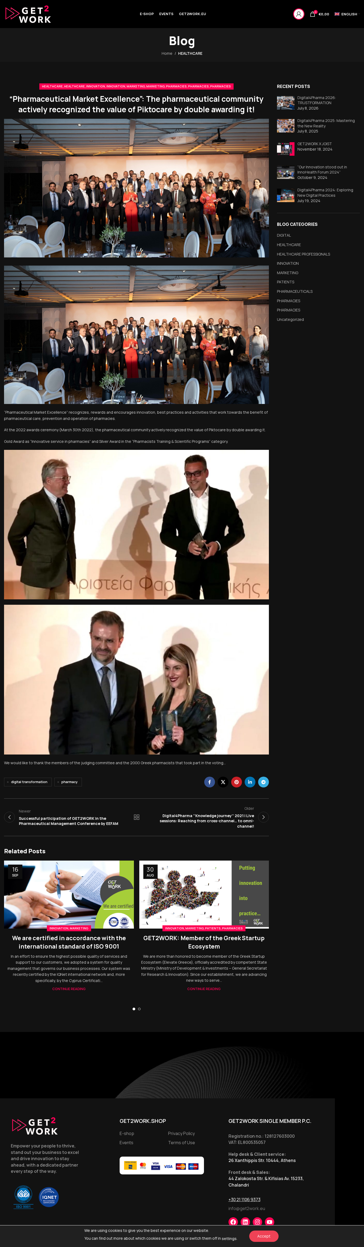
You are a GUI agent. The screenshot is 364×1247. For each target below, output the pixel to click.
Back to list (136, 817)
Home (167, 53)
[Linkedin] (245, 1222)
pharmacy (69, 782)
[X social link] (223, 782)
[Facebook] (233, 1222)
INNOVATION (95, 86)
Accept (264, 1236)
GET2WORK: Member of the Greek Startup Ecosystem (204, 942)
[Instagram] (257, 1222)
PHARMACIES (176, 86)
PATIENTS (213, 928)
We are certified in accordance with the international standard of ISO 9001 (69, 942)
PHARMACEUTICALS (295, 291)
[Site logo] (28, 13)
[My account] (298, 14)
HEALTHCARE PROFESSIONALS (303, 254)
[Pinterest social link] (236, 782)
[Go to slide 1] (134, 1009)
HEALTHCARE (190, 53)
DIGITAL (284, 235)
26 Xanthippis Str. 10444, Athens (262, 1160)
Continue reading (69, 989)
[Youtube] (269, 1222)
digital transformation (29, 782)
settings (229, 1238)
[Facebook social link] (209, 782)
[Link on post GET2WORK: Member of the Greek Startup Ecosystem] (204, 895)
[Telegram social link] (263, 782)
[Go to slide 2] (139, 1009)
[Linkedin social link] (250, 782)
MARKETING (136, 86)
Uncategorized (290, 319)
